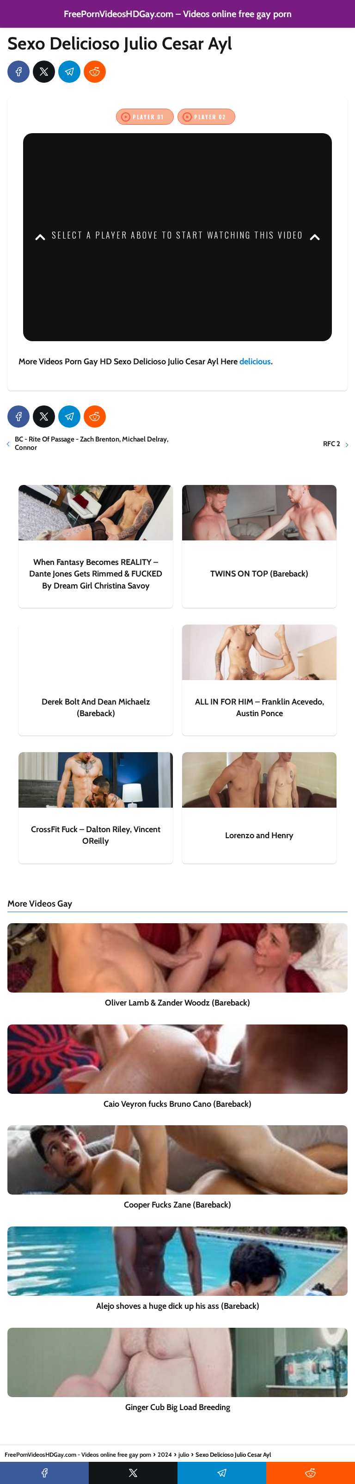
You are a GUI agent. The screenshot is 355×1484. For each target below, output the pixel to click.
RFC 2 (331, 444)
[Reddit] (95, 72)
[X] (44, 72)
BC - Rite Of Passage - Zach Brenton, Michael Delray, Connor (91, 443)
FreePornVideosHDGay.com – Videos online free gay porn (178, 13)
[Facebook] (18, 72)
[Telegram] (69, 72)
